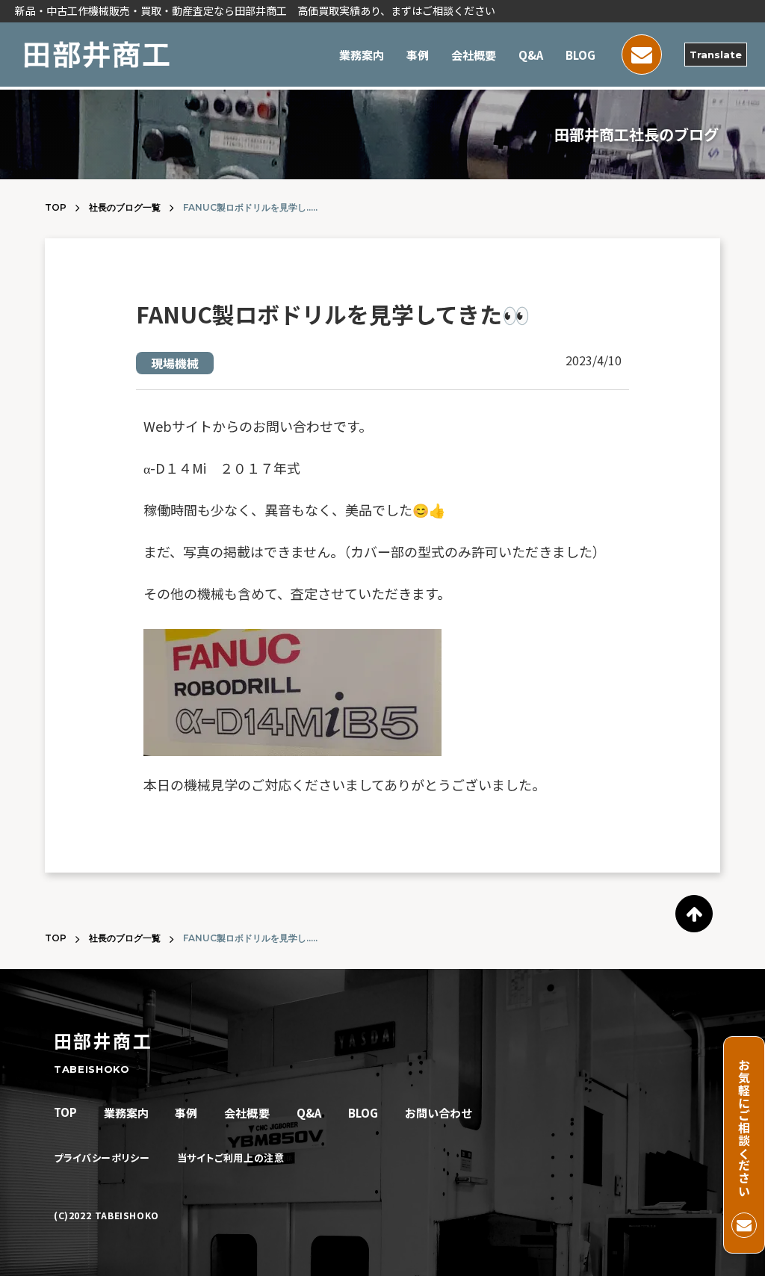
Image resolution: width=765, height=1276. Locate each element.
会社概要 (473, 55)
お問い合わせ (438, 1113)
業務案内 (361, 55)
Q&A (530, 55)
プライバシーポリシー (102, 1158)
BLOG (580, 55)
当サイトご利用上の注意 (231, 1158)
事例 (417, 55)
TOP (55, 207)
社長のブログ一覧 (125, 207)
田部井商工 (103, 1041)
